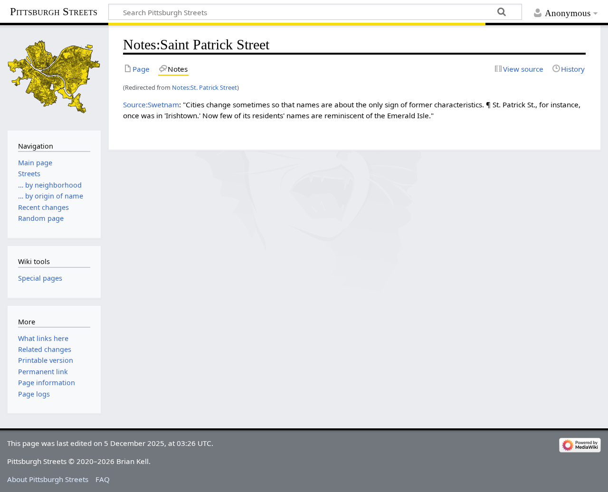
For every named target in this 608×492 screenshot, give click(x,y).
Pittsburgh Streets (53, 12)
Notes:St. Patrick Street (204, 87)
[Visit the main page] (54, 76)
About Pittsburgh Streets (47, 479)
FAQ (102, 479)
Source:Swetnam (151, 104)
